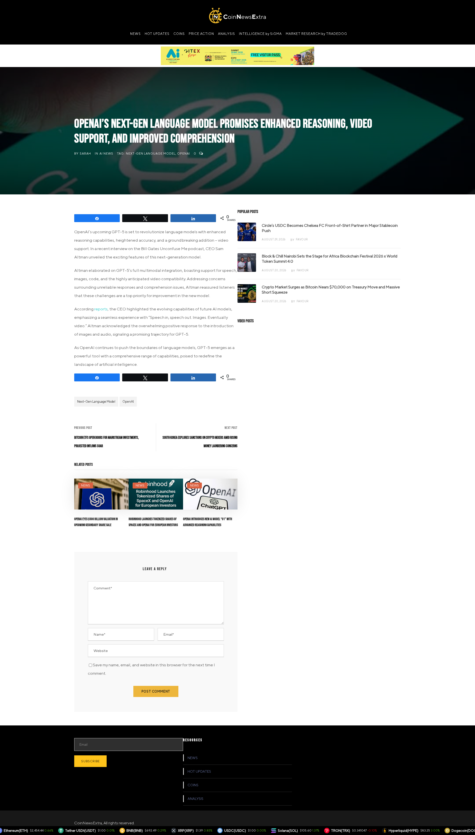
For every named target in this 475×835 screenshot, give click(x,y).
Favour (302, 239)
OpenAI (183, 153)
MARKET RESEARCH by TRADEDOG (316, 34)
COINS (179, 34)
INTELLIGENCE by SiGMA (260, 34)
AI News (106, 153)
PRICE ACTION (201, 34)
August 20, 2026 (274, 270)
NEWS (135, 34)
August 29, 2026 (273, 239)
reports (101, 308)
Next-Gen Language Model (150, 153)
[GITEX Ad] (237, 55)
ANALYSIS (226, 34)
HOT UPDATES (157, 34)
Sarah (85, 153)
